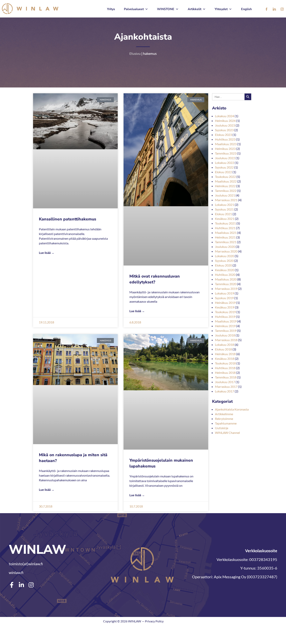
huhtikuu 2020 (225, 274)
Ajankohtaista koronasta (232, 409)
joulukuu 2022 (225, 158)
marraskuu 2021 (226, 200)
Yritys (111, 9)
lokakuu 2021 (224, 204)
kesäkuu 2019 (224, 307)
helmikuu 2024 (225, 120)
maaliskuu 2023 (226, 144)
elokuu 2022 (223, 172)
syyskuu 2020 (224, 260)
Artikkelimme (224, 414)
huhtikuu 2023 (225, 139)
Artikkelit (194, 9)
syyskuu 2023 (224, 130)
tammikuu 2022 (225, 190)
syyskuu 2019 (224, 298)
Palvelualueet (134, 9)
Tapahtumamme (226, 423)
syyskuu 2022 (224, 167)
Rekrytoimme (224, 418)
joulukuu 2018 (225, 335)
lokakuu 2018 (224, 344)
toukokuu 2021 (225, 223)
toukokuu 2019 (225, 312)
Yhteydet (221, 9)
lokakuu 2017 (224, 391)
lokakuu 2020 (224, 256)
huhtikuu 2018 (225, 368)
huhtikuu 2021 (225, 228)
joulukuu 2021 (225, 195)
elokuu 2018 (223, 349)
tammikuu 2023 (225, 153)
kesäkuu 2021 (224, 218)
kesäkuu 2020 (224, 270)
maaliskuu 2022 (226, 181)
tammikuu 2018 (225, 377)
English (246, 9)
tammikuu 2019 (225, 330)
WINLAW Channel (227, 432)
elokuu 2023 (223, 134)
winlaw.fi (16, 572)
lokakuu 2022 (224, 162)
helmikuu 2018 (225, 372)
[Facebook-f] (12, 585)
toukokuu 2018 (225, 363)
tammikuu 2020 (225, 284)
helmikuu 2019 (225, 326)
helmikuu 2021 (225, 237)
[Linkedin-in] (21, 585)
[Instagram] (282, 9)
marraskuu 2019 (226, 288)
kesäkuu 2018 (224, 358)
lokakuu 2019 (224, 293)
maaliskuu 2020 (226, 279)
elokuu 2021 (223, 214)
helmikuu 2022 (225, 186)
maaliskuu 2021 (226, 232)
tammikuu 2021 (225, 242)
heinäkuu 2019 (225, 302)
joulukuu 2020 (225, 246)
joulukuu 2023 (225, 125)
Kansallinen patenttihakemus (67, 219)
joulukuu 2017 (225, 382)
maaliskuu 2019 (226, 321)
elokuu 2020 (223, 265)
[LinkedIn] (274, 9)
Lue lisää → (46, 252)
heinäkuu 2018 (225, 354)
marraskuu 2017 (226, 386)
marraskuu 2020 (226, 251)
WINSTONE (165, 9)
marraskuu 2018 (226, 340)
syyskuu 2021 (224, 209)
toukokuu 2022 (225, 176)
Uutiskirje (221, 428)
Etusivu (135, 54)
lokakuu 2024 (224, 116)
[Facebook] (266, 9)
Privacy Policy (154, 621)
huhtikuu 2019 (225, 316)
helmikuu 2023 (225, 148)
